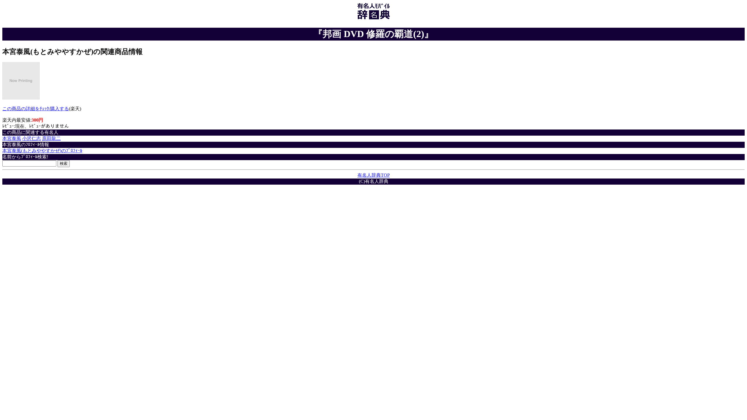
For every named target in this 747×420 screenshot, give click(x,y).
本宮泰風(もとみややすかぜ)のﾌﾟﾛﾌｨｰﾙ (42, 150)
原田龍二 (51, 138)
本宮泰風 (11, 138)
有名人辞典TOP (373, 175)
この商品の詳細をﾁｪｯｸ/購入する (35, 108)
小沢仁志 (31, 138)
